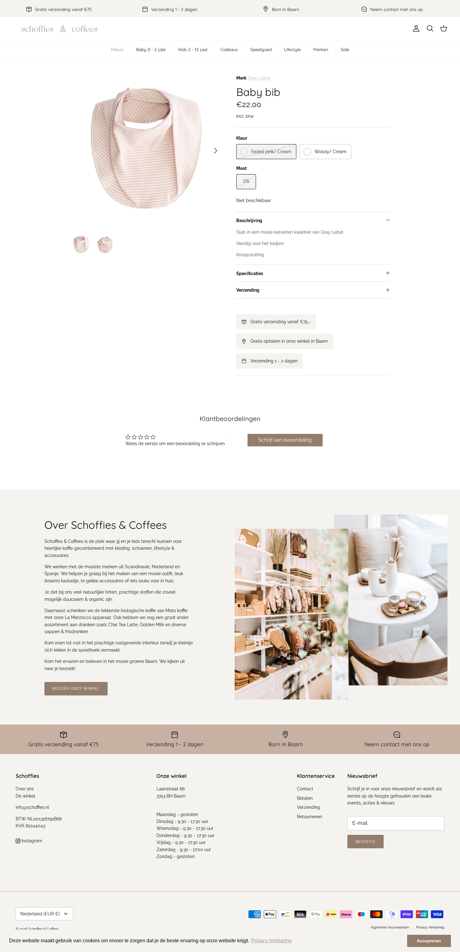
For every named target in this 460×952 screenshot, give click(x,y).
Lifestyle (292, 49)
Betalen (305, 798)
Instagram (31, 841)
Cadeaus (229, 49)
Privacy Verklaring (430, 927)
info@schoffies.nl (32, 807)
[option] (146, 151)
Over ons (25, 788)
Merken (320, 49)
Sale (345, 49)
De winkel (25, 796)
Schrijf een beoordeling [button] (285, 440)
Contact (305, 788)
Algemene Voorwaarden (390, 927)
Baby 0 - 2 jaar (151, 49)
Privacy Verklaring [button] (271, 940)
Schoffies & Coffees (43, 929)
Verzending (247, 290)
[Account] (415, 28)
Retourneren (309, 816)
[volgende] (215, 151)
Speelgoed (261, 49)
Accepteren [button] (429, 940)
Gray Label (259, 78)
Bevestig (365, 842)
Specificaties (249, 273)
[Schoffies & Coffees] (59, 28)
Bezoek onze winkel (76, 688)
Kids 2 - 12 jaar (193, 49)
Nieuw (117, 49)
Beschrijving (249, 220)
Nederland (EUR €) (40, 913)
